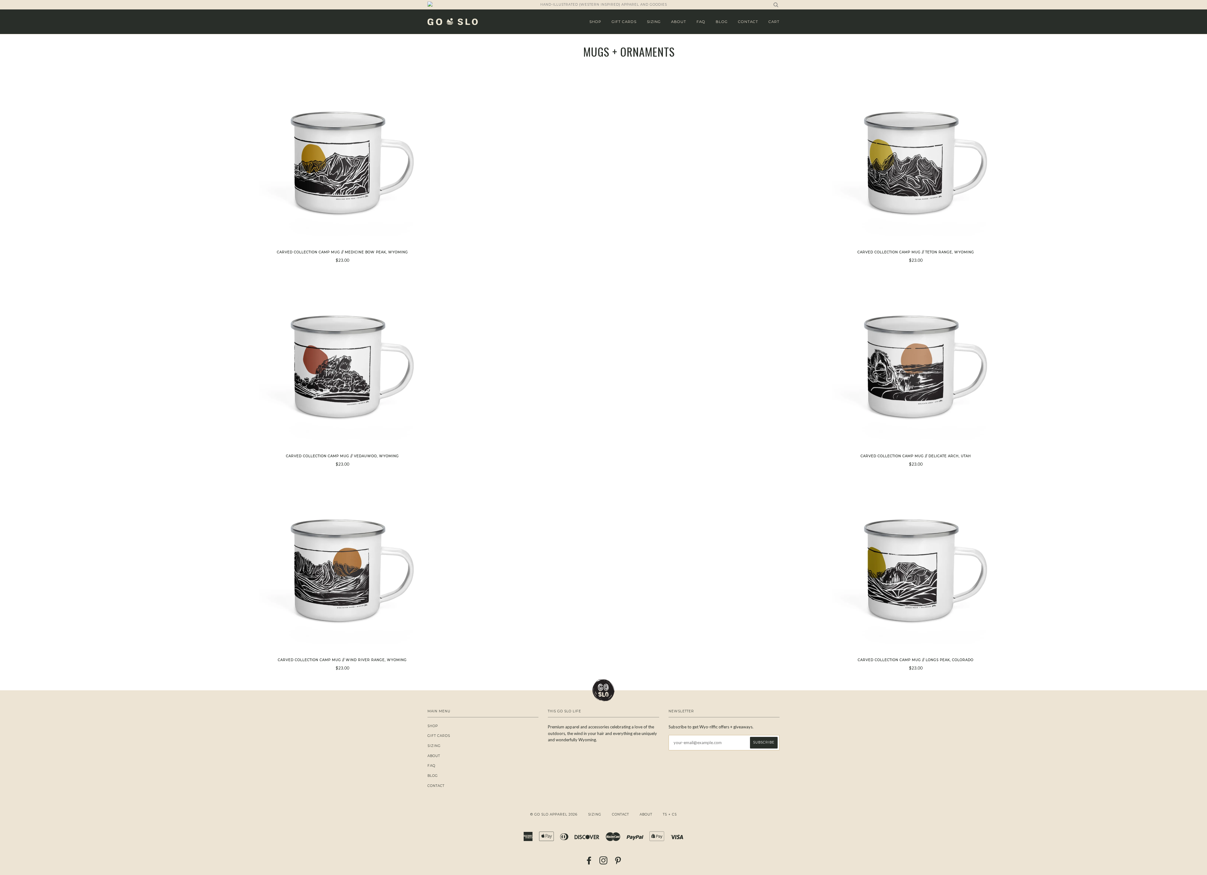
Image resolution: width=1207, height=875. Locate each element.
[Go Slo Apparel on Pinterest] (618, 863)
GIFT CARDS (624, 22)
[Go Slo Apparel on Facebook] (589, 863)
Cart (774, 22)
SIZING (654, 22)
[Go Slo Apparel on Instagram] (603, 863)
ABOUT (678, 22)
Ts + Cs (670, 814)
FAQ (701, 22)
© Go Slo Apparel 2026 (553, 814)
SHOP (595, 22)
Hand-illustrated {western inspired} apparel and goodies (603, 5)
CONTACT (748, 22)
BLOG (722, 22)
